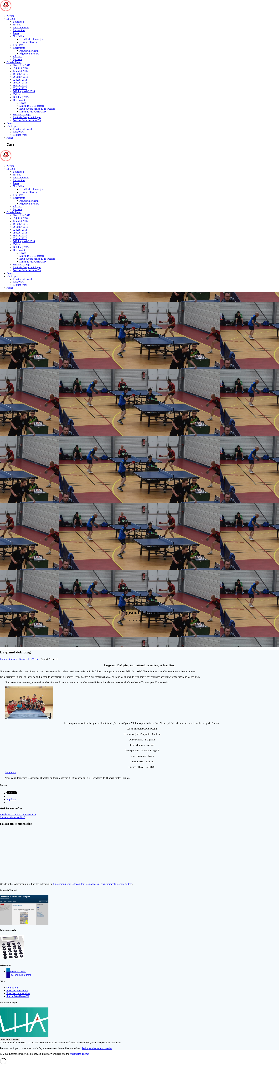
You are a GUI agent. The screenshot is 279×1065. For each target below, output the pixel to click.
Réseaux (17, 56)
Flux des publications (17, 990)
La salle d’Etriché (28, 42)
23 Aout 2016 (20, 88)
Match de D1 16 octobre (31, 105)
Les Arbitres (19, 30)
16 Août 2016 (20, 85)
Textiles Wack (20, 134)
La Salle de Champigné (31, 39)
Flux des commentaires (18, 993)
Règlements (19, 47)
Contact (10, 123)
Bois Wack (18, 132)
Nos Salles (18, 36)
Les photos (10, 772)
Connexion (12, 987)
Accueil (10, 16)
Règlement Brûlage (29, 53)
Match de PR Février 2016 (32, 111)
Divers (22, 103)
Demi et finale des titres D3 (27, 120)
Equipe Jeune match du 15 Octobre (37, 108)
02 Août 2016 (20, 79)
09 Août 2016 (20, 82)
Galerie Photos (13, 62)
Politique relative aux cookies (97, 1048)
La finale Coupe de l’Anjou (27, 117)
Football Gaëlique (22, 114)
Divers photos (20, 100)
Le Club (10, 18)
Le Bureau (18, 21)
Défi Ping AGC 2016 (24, 91)
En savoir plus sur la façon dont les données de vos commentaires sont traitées (92, 884)
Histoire (17, 24)
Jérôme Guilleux (8, 659)
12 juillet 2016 (20, 71)
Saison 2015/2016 (28, 659)
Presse (16, 33)
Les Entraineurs (21, 27)
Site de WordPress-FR (17, 996)
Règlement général (28, 50)
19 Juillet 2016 (20, 74)
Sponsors (17, 59)
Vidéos (16, 94)
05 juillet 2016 (20, 68)
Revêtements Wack (22, 129)
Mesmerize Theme (79, 1053)
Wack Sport (12, 126)
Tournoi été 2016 (21, 65)
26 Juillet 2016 (20, 76)
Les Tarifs (18, 45)
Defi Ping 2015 (21, 97)
